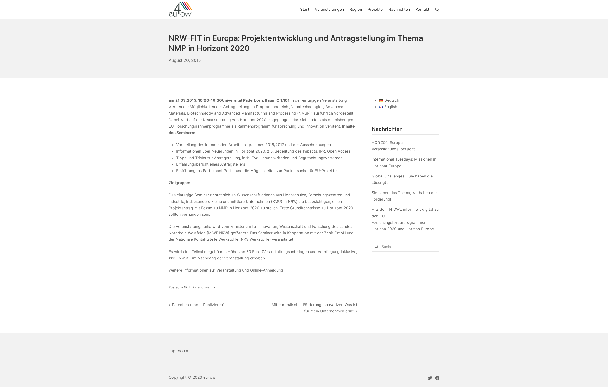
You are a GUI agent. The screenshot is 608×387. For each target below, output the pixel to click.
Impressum (178, 350)
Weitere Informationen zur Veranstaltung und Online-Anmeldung (226, 270)
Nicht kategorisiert (198, 287)
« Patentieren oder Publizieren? (197, 304)
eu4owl (209, 377)
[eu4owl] (180, 9)
